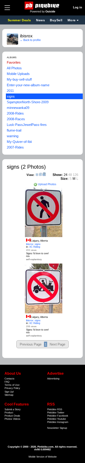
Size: (64, 178)
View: (30, 175)
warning (12, 136)
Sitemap (9, 394)
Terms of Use (12, 385)
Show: (58, 175)
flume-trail (14, 130)
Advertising (53, 378)
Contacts (10, 378)
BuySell (56, 20)
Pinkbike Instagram (57, 422)
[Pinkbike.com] (42, 6)
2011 (10, 91)
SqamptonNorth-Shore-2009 (28, 102)
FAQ (7, 381)
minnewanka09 (18, 108)
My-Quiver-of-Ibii (19, 142)
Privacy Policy (12, 388)
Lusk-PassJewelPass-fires (27, 125)
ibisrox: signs (33, 244)
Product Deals (12, 415)
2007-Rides (15, 147)
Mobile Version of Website (43, 456)
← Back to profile (30, 40)
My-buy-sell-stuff (19, 79)
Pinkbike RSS (54, 409)
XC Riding (34, 246)
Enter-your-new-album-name (28, 85)
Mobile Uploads (18, 74)
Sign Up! (9, 391)
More (72, 20)
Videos (16, 418)
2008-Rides (15, 113)
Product (9, 412)
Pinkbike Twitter (55, 412)
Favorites (14, 62)
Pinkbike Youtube (56, 418)
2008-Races (16, 119)
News (40, 20)
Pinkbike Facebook (57, 415)
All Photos (14, 68)
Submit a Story (13, 409)
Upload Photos (46, 184)
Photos (8, 418)
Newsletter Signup (57, 428)
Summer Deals (20, 20)
